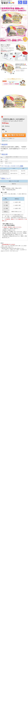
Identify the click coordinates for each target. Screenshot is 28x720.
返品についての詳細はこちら (9, 138)
